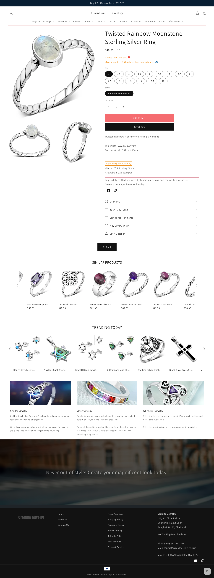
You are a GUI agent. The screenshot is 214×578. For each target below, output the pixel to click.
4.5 (118, 74)
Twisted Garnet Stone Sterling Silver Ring (164, 304)
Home (61, 513)
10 (141, 81)
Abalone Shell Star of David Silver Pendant (56, 369)
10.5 (152, 81)
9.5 (130, 81)
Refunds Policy (115, 536)
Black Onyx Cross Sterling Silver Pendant (181, 369)
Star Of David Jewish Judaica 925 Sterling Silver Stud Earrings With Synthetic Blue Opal (24, 369)
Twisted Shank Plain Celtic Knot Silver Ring (70, 304)
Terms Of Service (116, 547)
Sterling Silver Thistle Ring (150, 369)
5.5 (139, 74)
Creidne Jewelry (17, 416)
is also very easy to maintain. (183, 427)
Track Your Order (116, 513)
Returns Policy (115, 530)
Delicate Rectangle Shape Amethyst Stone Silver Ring (39, 304)
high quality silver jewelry (115, 416)
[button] (11, 13)
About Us (62, 519)
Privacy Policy (114, 541)
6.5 (159, 74)
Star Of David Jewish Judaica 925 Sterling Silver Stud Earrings (87, 369)
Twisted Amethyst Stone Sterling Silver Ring (133, 304)
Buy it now (139, 126)
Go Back (107, 247)
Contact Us (63, 524)
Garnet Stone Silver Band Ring (101, 304)
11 (163, 81)
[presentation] (17, 285)
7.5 (179, 74)
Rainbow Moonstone (119, 93)
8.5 (109, 81)
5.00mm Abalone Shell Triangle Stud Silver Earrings (118, 369)
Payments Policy (116, 524)
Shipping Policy (115, 519)
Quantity (109, 100)
